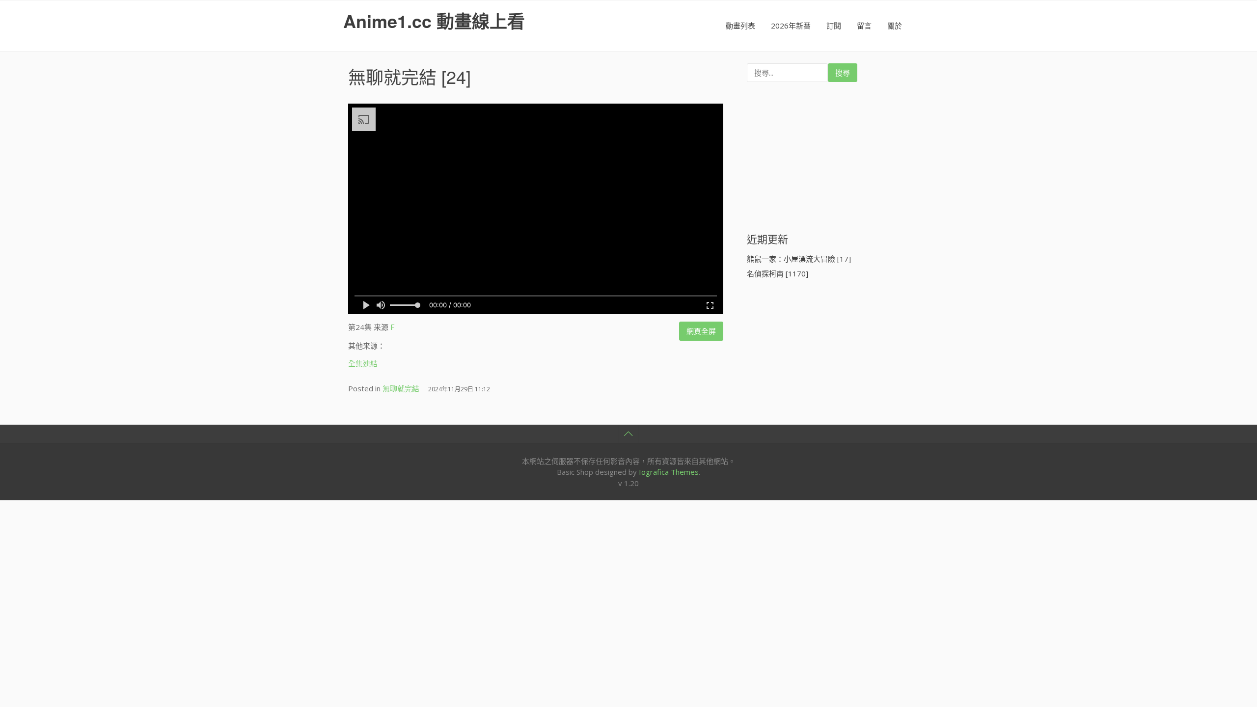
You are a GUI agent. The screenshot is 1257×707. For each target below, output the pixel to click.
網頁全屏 (701, 331)
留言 (864, 25)
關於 (894, 25)
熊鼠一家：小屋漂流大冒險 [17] (799, 259)
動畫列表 (740, 25)
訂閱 (833, 25)
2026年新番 (791, 25)
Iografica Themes (669, 472)
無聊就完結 (392, 76)
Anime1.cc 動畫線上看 (434, 20)
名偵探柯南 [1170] (777, 273)
